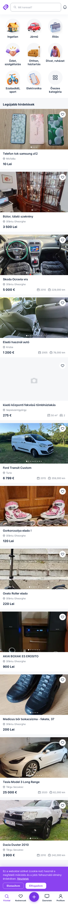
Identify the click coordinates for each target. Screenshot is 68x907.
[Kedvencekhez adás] (62, 114)
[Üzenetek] (65, 7)
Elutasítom (13, 885)
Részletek (23, 878)
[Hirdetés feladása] (34, 897)
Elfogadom (36, 885)
